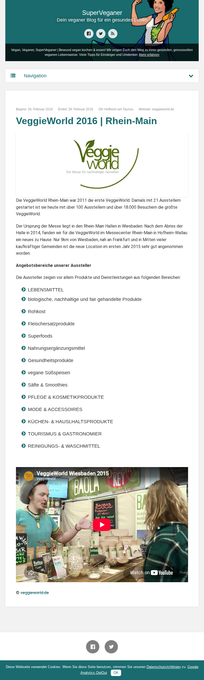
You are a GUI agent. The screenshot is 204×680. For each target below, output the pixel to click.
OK (115, 673)
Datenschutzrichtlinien (164, 667)
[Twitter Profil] (100, 33)
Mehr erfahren (149, 55)
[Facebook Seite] (89, 33)
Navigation (35, 75)
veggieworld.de (163, 109)
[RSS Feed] (112, 33)
